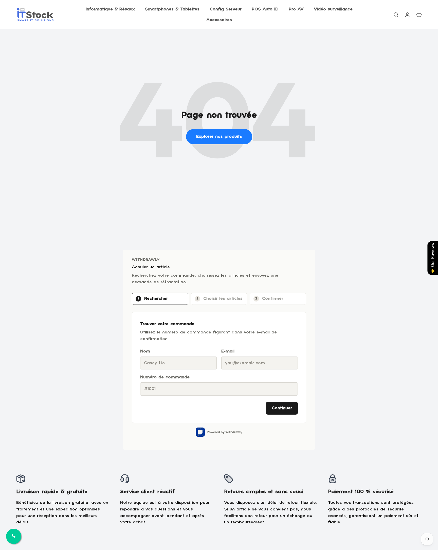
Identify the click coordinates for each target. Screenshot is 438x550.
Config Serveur (226, 9)
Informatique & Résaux (110, 9)
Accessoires (219, 20)
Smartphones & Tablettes (172, 9)
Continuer (282, 408)
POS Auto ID (265, 9)
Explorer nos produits (219, 136)
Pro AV (296, 9)
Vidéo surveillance (333, 9)
